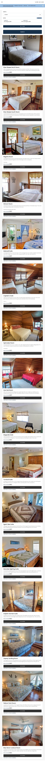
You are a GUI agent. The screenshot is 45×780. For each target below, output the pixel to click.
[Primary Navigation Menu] (2, 2)
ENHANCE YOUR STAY (18, 5)
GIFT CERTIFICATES (31, 5)
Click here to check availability (9, 77)
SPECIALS (25, 5)
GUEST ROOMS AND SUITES (8, 5)
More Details (6, 72)
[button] (22, 14)
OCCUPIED (22, 75)
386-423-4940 (40, 2)
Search (22, 32)
